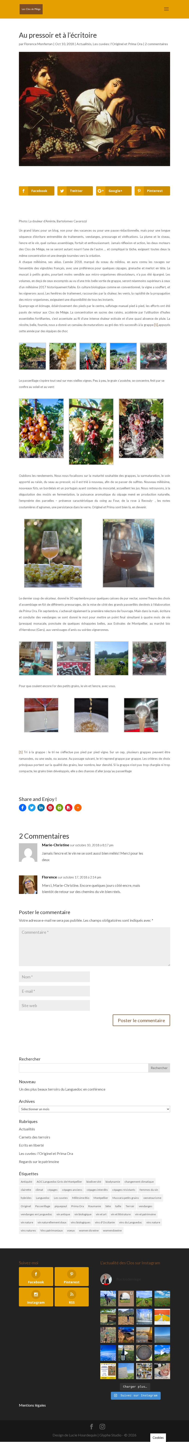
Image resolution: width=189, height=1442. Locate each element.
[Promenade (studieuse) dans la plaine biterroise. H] (162, 1353)
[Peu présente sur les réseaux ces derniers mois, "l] (126, 1316)
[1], (156, 325)
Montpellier (101, 1198)
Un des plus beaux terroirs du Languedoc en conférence (62, 1089)
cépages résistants (123, 1189)
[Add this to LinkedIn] (41, 807)
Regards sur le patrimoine (39, 1161)
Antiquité (26, 1181)
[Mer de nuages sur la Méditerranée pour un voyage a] (108, 1353)
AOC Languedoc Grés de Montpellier (59, 1181)
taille (118, 1206)
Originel (26, 1206)
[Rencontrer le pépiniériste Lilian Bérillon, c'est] (108, 1316)
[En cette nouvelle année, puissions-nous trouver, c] (162, 1316)
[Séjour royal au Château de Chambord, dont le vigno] (126, 1353)
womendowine (112, 1230)
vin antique (63, 1214)
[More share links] (78, 807)
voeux (71, 1230)
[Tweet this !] (31, 807)
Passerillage (42, 1206)
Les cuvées (61, 1198)
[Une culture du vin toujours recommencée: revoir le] (144, 1316)
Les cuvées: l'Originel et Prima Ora (117, 44)
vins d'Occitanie (105, 1222)
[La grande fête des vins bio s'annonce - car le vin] (162, 1371)
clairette (26, 1189)
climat (39, 1189)
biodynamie (113, 1181)
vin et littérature (121, 1214)
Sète (108, 1206)
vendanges (145, 1206)
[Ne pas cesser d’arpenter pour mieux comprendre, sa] (108, 1298)
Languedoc (43, 1198)
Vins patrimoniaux (51, 1230)
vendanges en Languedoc (36, 1214)
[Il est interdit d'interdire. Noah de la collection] (108, 1335)
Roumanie (94, 1206)
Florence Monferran (38, 44)
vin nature (27, 1222)
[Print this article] (59, 807)
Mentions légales (32, 1405)
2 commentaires (156, 44)
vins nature (153, 1222)
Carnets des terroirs (34, 1137)
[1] (21, 752)
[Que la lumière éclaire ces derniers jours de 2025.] (126, 1335)
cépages (52, 1189)
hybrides (26, 1198)
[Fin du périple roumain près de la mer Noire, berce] (162, 1335)
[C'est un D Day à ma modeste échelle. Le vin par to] (126, 1371)
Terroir (130, 1206)
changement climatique (139, 1181)
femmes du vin (149, 1189)
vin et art (101, 1214)
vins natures (28, 1230)
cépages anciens (72, 1189)
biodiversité (93, 1181)
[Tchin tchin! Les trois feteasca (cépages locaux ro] (144, 1335)
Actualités (84, 44)
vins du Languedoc (130, 1222)
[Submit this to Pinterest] (50, 807)
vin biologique (83, 1214)
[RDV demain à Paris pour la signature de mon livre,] (108, 1371)
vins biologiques (81, 1222)
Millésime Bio (80, 1198)
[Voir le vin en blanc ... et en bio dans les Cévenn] (144, 1371)
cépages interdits (97, 1189)
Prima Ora (77, 1206)
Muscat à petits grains (125, 1198)
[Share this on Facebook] (22, 807)
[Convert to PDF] (68, 807)
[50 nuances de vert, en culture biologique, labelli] (144, 1298)
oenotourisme (152, 1198)
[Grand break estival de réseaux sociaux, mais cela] (144, 1353)
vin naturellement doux (52, 1222)
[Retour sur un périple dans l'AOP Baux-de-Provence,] (126, 1298)
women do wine (89, 1230)
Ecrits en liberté (31, 1145)
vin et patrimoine (145, 1214)
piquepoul (61, 1206)
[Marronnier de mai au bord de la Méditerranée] (162, 1298)
